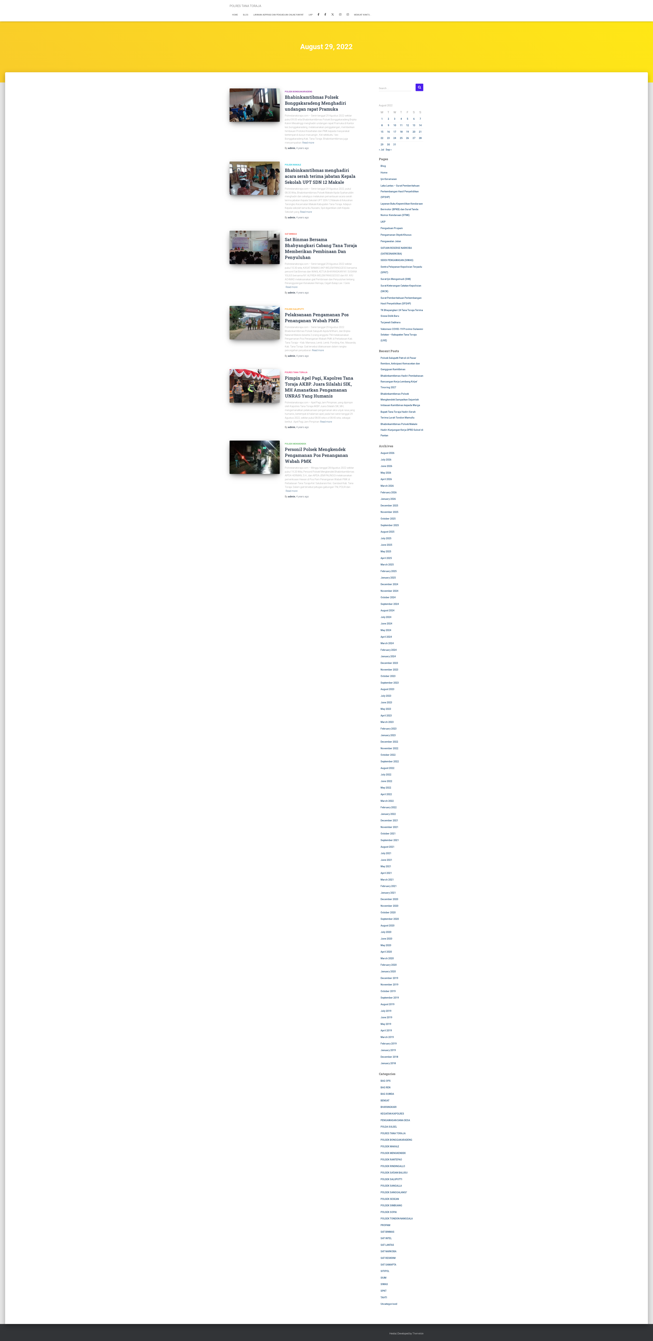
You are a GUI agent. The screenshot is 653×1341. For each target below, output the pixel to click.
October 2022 (388, 754)
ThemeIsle (417, 1333)
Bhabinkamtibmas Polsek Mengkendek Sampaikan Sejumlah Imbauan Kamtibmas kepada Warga (400, 399)
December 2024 (389, 584)
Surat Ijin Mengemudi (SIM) (396, 279)
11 (401, 125)
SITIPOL (385, 1271)
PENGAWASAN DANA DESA (395, 1120)
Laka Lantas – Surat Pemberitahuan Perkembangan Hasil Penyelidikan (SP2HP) (400, 191)
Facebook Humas (325, 15)
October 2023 (388, 676)
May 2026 (386, 472)
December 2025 (389, 505)
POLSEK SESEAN (390, 1199)
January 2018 (388, 1063)
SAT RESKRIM (388, 1258)
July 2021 (386, 853)
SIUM (383, 1277)
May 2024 (386, 630)
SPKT (384, 1290)
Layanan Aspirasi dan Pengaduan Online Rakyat (278, 15)
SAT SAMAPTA (388, 1264)
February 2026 (389, 492)
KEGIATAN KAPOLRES (392, 1113)
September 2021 (390, 840)
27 (414, 138)
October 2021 (388, 833)
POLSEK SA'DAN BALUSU (394, 1172)
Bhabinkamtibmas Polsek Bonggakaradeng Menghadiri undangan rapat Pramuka (315, 103)
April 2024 (386, 636)
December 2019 (389, 978)
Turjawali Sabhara (390, 322)
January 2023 (388, 735)
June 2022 (386, 781)
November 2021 (389, 827)
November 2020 (389, 905)
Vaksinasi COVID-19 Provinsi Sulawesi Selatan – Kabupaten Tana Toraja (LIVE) (402, 335)
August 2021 (387, 846)
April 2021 (386, 873)
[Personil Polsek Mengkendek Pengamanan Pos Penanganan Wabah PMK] (255, 457)
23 (388, 138)
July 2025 (386, 538)
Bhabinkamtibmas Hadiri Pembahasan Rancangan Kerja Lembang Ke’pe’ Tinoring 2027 (402, 381)
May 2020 (386, 945)
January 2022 (388, 814)
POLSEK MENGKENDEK (295, 444)
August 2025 (387, 531)
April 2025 (386, 558)
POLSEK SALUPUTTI (294, 309)
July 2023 (386, 695)
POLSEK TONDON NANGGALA (397, 1218)
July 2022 (386, 774)
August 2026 (387, 453)
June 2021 (386, 860)
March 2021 (387, 879)
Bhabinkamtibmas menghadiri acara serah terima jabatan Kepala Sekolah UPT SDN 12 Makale (320, 176)
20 (414, 131)
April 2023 (386, 715)
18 (401, 131)
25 (401, 138)
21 (420, 131)
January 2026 (388, 499)
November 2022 (389, 748)
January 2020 (388, 971)
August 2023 (387, 689)
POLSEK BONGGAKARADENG (298, 91)
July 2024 (386, 617)
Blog (245, 15)
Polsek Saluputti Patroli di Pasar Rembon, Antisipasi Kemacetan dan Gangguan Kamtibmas (400, 364)
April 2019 (386, 1030)
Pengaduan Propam (392, 228)
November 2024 (389, 591)
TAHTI (384, 1297)
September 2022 (390, 761)
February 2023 (389, 728)
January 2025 (388, 577)
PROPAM (385, 1225)
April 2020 (386, 951)
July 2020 (386, 932)
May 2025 (386, 551)
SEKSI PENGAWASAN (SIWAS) (397, 260)
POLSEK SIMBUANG (391, 1205)
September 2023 (390, 682)
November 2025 (389, 512)
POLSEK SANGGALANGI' (394, 1192)
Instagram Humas (340, 15)
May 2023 (386, 709)
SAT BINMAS (291, 234)
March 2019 (387, 1037)
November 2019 (389, 984)
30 (388, 144)
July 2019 (386, 1011)
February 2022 (389, 807)
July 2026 (386, 459)
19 (407, 131)
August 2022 (387, 768)
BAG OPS (386, 1080)
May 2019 (386, 1024)
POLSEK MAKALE (293, 165)
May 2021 (386, 866)
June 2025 (386, 544)
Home (235, 15)
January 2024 (388, 656)
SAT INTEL (386, 1238)
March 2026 (387, 485)
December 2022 (389, 741)
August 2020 (387, 925)
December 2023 (389, 663)
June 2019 (386, 1017)
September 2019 (390, 997)
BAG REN (385, 1087)
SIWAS (384, 1284)
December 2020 (389, 899)
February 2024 (389, 650)
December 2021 (389, 820)
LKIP (311, 15)
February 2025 (389, 571)
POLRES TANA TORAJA (296, 372)
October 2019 (388, 991)
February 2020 (389, 964)
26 (407, 138)
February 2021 (389, 886)
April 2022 (386, 794)
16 (388, 131)
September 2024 (390, 604)
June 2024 (386, 623)
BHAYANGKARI (389, 1107)
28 (420, 138)
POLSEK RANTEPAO (391, 1159)
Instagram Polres (347, 15)
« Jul (381, 149)
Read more (308, 142)
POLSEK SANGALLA (391, 1185)
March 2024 (387, 643)
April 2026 (386, 479)
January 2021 (388, 892)
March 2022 (387, 801)
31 (394, 144)
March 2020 (387, 958)
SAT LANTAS (387, 1245)
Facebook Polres (318, 15)
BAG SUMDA (387, 1094)
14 (420, 125)
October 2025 (388, 518)
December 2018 (389, 1056)
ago (302, 148)
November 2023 (389, 669)
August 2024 (387, 610)
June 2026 (386, 466)
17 (394, 131)
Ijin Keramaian (389, 179)
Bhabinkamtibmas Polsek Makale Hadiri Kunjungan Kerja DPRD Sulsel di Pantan (402, 430)
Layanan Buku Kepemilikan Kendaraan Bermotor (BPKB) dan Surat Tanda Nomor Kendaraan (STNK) (402, 209)
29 (382, 144)
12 (407, 125)
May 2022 (386, 787)
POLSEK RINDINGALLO (393, 1166)
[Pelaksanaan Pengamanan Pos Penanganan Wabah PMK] (255, 322)
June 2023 (386, 702)
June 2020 (386, 938)
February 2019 (389, 1043)
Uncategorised (389, 1304)
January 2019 (388, 1050)
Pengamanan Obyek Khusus (396, 234)
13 (414, 125)
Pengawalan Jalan (391, 241)
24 (394, 138)
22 (382, 138)
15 (382, 131)
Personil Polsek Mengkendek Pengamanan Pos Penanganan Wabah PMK (316, 455)
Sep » (389, 149)
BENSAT (385, 1100)
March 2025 (387, 564)
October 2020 (388, 912)
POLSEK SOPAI (389, 1212)
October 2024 (388, 597)
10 (394, 125)
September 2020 (390, 919)
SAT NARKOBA (388, 1251)
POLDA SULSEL (389, 1126)
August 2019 (387, 1004)
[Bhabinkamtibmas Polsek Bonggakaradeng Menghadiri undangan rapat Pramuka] (255, 105)
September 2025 (390, 525)
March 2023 (387, 722)
